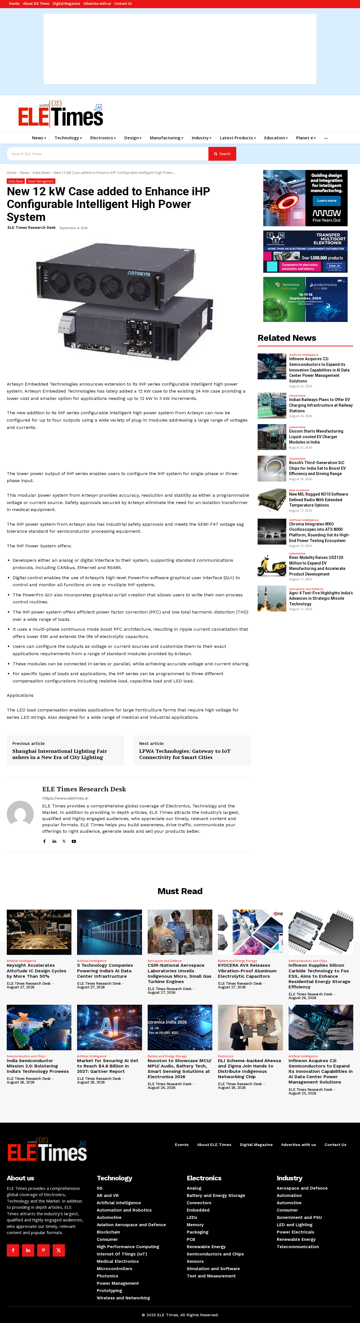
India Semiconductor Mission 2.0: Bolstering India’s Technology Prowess (38, 1066)
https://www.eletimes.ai (65, 798)
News (24, 172)
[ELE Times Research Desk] (20, 814)
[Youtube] (74, 840)
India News (41, 172)
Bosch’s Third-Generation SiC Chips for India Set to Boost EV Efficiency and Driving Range (317, 468)
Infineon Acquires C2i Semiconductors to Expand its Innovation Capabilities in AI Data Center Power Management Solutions (319, 370)
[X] (64, 840)
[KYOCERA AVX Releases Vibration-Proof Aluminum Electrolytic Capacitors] (250, 932)
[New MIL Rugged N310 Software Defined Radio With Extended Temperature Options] (272, 500)
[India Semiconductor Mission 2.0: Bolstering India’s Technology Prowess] (39, 1027)
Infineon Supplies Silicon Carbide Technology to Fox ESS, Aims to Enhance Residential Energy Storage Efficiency (319, 976)
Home (12, 172)
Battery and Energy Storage (237, 960)
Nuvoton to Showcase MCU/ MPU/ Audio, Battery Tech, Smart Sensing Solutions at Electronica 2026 (180, 1069)
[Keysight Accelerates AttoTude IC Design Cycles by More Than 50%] (39, 932)
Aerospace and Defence (306, 589)
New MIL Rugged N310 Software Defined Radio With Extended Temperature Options (318, 499)
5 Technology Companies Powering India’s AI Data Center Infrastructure (105, 970)
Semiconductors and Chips (308, 960)
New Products (299, 490)
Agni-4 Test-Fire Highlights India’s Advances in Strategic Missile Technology (321, 598)
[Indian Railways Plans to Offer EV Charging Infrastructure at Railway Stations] (272, 405)
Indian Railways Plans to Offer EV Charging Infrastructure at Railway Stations (321, 405)
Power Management (41, 181)
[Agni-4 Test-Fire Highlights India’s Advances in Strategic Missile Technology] (272, 599)
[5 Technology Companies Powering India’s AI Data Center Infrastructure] (109, 932)
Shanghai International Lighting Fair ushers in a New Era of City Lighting (59, 754)
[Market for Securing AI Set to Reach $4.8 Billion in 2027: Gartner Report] (109, 1027)
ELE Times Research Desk (32, 227)
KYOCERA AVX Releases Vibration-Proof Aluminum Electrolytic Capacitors (247, 970)
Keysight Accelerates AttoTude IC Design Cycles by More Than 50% (36, 970)
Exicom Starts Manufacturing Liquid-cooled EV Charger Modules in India (316, 436)
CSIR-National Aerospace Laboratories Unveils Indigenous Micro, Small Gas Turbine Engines (180, 973)
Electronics (225, 1056)
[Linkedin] (54, 840)
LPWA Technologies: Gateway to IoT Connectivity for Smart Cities (185, 754)
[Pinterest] (43, 1250)
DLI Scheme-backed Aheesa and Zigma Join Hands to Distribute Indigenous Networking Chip (249, 1069)
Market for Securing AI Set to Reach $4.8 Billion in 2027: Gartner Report (107, 1066)
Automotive (297, 395)
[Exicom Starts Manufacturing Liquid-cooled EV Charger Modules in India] (272, 437)
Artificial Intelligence (303, 354)
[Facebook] (44, 840)
